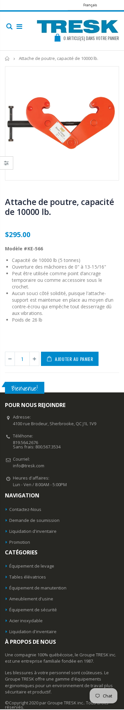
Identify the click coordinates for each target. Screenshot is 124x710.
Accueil (7, 58)
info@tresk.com (28, 466)
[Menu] (19, 26)
